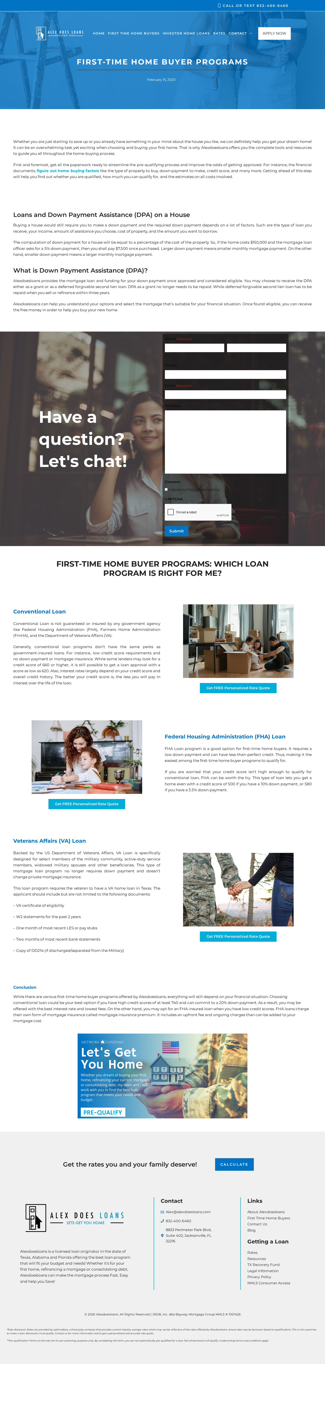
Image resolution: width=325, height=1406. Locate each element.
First (168, 356)
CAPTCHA (174, 499)
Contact (238, 33)
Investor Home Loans (186, 33)
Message (173, 406)
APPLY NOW (274, 33)
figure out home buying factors (68, 171)
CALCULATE (234, 1164)
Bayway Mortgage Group (195, 1314)
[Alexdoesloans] (59, 33)
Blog (251, 1230)
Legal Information (263, 1271)
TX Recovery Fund (263, 1265)
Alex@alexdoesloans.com (188, 1212)
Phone (171, 365)
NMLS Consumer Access (268, 1283)
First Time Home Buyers (134, 33)
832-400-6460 (273, 6)
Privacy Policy (259, 1277)
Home (99, 33)
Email (178, 385)
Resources (256, 1259)
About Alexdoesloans (266, 1212)
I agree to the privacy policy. (194, 489)
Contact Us (257, 1224)
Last (230, 356)
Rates (219, 33)
